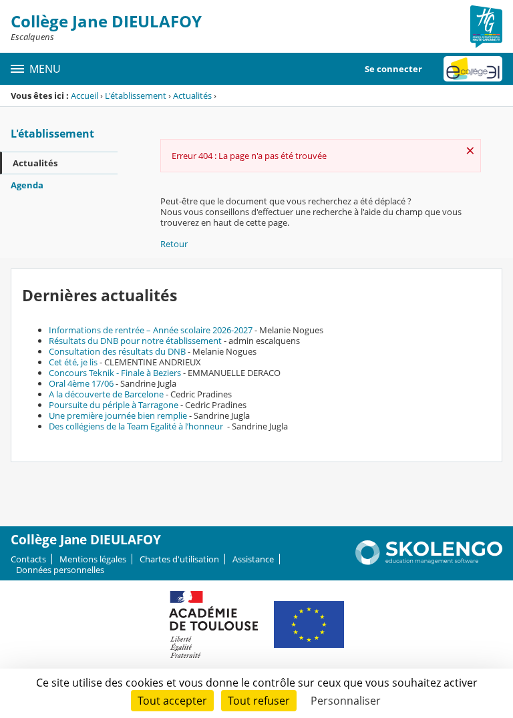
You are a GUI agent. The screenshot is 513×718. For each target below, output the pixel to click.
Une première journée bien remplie (118, 415)
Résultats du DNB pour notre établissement (135, 341)
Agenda (27, 185)
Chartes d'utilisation (179, 559)
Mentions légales (92, 559)
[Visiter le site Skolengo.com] (428, 562)
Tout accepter (172, 700)
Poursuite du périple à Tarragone (113, 405)
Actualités (192, 95)
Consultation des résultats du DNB (117, 351)
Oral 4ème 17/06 (81, 383)
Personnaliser (346, 700)
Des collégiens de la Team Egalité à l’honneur (137, 426)
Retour (174, 244)
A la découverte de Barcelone (106, 394)
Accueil (84, 95)
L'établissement (135, 95)
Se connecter (393, 69)
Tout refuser (259, 700)
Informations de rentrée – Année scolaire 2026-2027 (150, 330)
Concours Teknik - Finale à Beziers (115, 373)
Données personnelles (60, 569)
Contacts (28, 559)
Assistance (253, 559)
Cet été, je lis (73, 362)
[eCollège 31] (473, 69)
